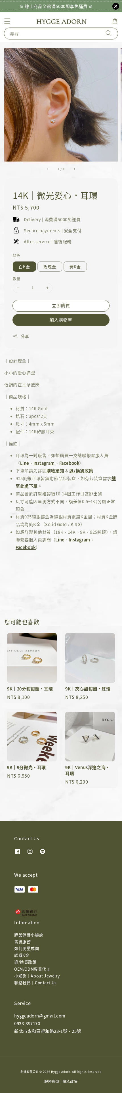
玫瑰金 (49, 266)
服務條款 (52, 1081)
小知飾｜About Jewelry (37, 976)
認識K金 (21, 955)
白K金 (24, 266)
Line (24, 463)
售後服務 (22, 941)
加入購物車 (61, 320)
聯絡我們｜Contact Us (35, 982)
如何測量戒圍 (26, 948)
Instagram (44, 463)
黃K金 (75, 266)
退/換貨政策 (81, 471)
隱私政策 (70, 1081)
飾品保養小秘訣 (28, 934)
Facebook (69, 463)
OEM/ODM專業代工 (32, 969)
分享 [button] (25, 336)
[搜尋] (109, 33)
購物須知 (55, 471)
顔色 (16, 255)
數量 (16, 278)
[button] (7, 21)
